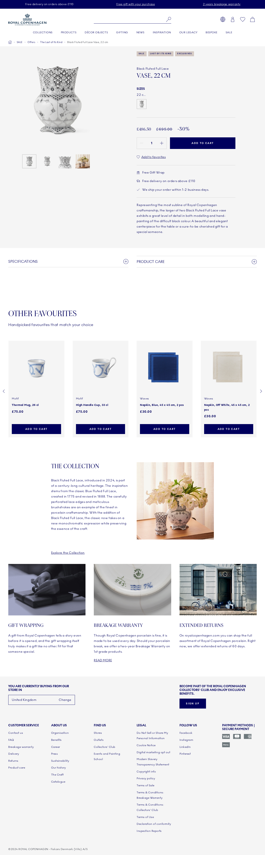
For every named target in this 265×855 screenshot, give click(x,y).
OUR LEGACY (188, 32)
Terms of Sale (145, 785)
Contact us (15, 733)
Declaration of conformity (154, 824)
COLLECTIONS (43, 32)
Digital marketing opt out (153, 752)
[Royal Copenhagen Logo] (27, 19)
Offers (31, 42)
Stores (98, 733)
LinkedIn (185, 747)
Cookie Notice (146, 745)
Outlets (99, 740)
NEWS (140, 32)
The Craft (57, 774)
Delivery (13, 753)
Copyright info (146, 771)
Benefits (56, 740)
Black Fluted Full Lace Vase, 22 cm (87, 42)
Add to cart (36, 429)
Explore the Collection (68, 553)
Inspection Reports (149, 831)
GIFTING (122, 32)
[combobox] (132, 19)
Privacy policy (146, 778)
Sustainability (60, 761)
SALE (229, 32)
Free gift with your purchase (135, 4)
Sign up (192, 703)
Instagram (186, 740)
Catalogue (58, 781)
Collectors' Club (104, 747)
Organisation (60, 733)
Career (55, 747)
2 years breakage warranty (222, 4)
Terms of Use (145, 817)
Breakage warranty (21, 747)
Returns (13, 761)
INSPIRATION (162, 32)
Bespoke (211, 32)
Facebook (186, 733)
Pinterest (185, 753)
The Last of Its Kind (51, 42)
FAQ (11, 740)
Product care (16, 767)
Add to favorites (153, 157)
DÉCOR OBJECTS (96, 32)
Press (54, 753)
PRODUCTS (68, 32)
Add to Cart (203, 143)
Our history (58, 767)
